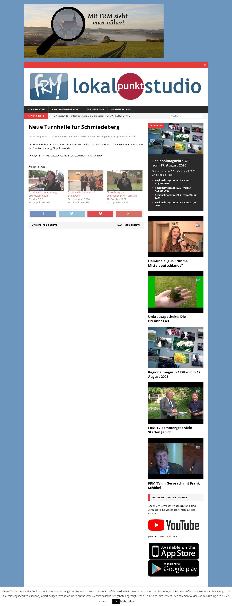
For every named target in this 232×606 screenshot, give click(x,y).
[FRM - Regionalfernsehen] (116, 87)
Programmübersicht (65, 109)
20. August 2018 (41, 136)
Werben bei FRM (121, 109)
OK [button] (116, 601)
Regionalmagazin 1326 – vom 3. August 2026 (173, 189)
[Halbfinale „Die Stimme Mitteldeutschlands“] (175, 255)
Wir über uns (95, 109)
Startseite (131, 136)
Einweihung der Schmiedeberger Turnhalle (122, 194)
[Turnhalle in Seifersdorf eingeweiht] (85, 180)
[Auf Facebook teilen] (43, 214)
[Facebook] (198, 65)
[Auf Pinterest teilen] (100, 214)
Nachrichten (36, 109)
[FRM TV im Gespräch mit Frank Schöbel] (175, 477)
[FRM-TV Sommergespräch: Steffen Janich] (175, 422)
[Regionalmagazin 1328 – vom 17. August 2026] (175, 152)
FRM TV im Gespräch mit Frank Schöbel (174, 485)
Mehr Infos (127, 601)
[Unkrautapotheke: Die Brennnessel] (175, 310)
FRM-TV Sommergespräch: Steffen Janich (170, 429)
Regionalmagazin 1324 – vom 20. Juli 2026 (176, 204)
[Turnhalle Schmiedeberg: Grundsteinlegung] (46, 180)
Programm (119, 136)
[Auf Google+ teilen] (129, 214)
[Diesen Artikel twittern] (72, 214)
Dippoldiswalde (63, 136)
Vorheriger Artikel (44, 225)
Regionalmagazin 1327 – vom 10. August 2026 (174, 182)
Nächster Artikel (128, 225)
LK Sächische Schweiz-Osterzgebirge (92, 136)
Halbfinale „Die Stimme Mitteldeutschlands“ (168, 263)
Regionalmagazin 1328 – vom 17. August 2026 (172, 163)
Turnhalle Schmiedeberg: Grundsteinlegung (43, 194)
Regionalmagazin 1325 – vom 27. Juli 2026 (176, 196)
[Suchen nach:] (186, 115)
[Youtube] (205, 65)
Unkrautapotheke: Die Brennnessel (167, 318)
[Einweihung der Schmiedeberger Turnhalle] (124, 180)
